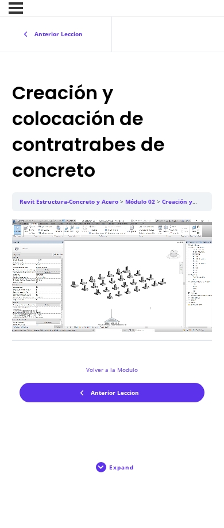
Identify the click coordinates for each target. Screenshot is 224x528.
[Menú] (16, 8)
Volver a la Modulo (112, 370)
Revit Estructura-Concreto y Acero (69, 201)
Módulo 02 (140, 201)
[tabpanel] (112, 275)
